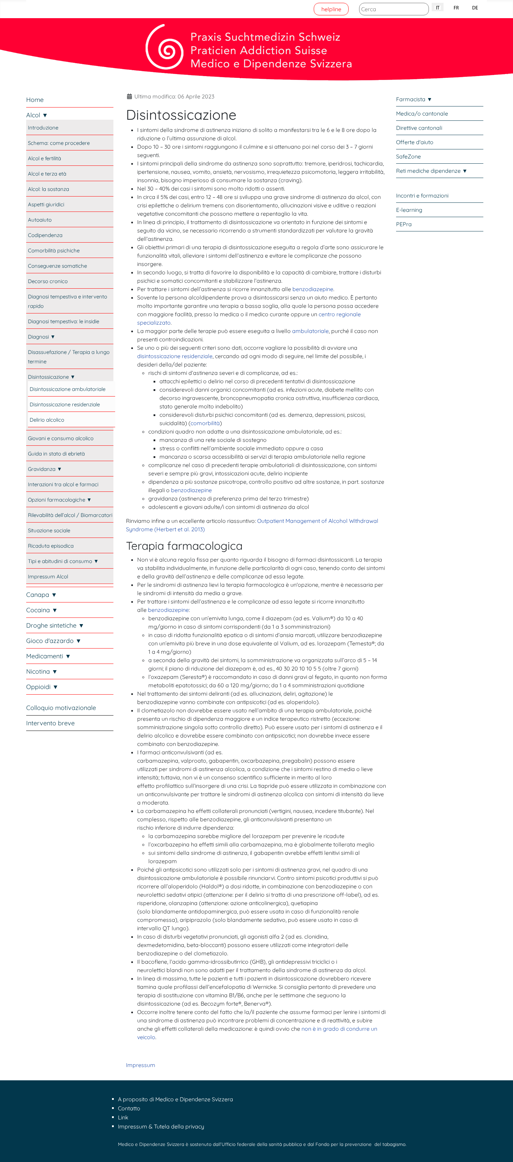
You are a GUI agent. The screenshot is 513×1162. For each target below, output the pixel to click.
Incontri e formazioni (422, 195)
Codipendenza (45, 235)
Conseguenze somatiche (57, 265)
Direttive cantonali (419, 127)
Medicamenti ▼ (48, 656)
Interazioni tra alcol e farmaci (63, 484)
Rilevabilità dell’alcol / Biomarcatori (70, 515)
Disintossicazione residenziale (65, 404)
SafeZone (408, 156)
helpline (331, 9)
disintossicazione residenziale (175, 356)
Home (35, 100)
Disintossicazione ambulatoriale (67, 389)
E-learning (409, 209)
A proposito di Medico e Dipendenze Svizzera (175, 1099)
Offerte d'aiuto (414, 142)
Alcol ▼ (37, 115)
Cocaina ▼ (42, 610)
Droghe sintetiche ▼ (55, 625)
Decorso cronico (48, 281)
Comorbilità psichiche (54, 250)
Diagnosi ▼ (41, 336)
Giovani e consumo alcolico (61, 438)
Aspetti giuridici (46, 204)
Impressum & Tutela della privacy (161, 1126)
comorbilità (205, 423)
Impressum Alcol (48, 576)
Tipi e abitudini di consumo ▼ (63, 561)
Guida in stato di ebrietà (56, 453)
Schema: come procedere (59, 143)
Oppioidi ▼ (42, 687)
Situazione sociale (49, 530)
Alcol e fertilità (44, 158)
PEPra (404, 224)
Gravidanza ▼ (45, 469)
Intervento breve (50, 723)
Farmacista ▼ (414, 99)
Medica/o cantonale (422, 113)
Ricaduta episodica (51, 545)
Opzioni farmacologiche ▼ (60, 499)
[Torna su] (500, 1149)
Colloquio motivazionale (61, 708)
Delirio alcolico (47, 419)
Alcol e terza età (47, 173)
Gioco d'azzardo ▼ (54, 641)
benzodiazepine (312, 289)
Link (123, 1117)
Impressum (140, 1064)
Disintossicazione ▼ (51, 376)
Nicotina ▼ (42, 671)
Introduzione (43, 127)
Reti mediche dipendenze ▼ (432, 170)
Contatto (129, 1108)
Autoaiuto (40, 219)
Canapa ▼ (41, 595)
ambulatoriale (310, 330)
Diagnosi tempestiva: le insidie (63, 321)
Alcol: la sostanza (48, 189)
